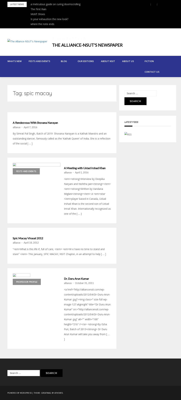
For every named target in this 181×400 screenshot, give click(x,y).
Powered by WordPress (19, 393)
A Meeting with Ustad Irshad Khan (85, 168)
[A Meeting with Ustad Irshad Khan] (36, 183)
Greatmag (46, 393)
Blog (64, 61)
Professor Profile (26, 281)
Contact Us (152, 71)
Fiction (149, 61)
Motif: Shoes (38, 14)
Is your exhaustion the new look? (49, 19)
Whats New (14, 61)
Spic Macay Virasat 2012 (28, 238)
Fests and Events (39, 61)
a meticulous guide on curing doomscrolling (55, 4)
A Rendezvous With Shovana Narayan (35, 122)
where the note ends (42, 24)
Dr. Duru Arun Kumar (76, 278)
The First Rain (38, 9)
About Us (128, 61)
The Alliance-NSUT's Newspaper (87, 44)
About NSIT (108, 61)
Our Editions (86, 61)
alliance (16, 127)
